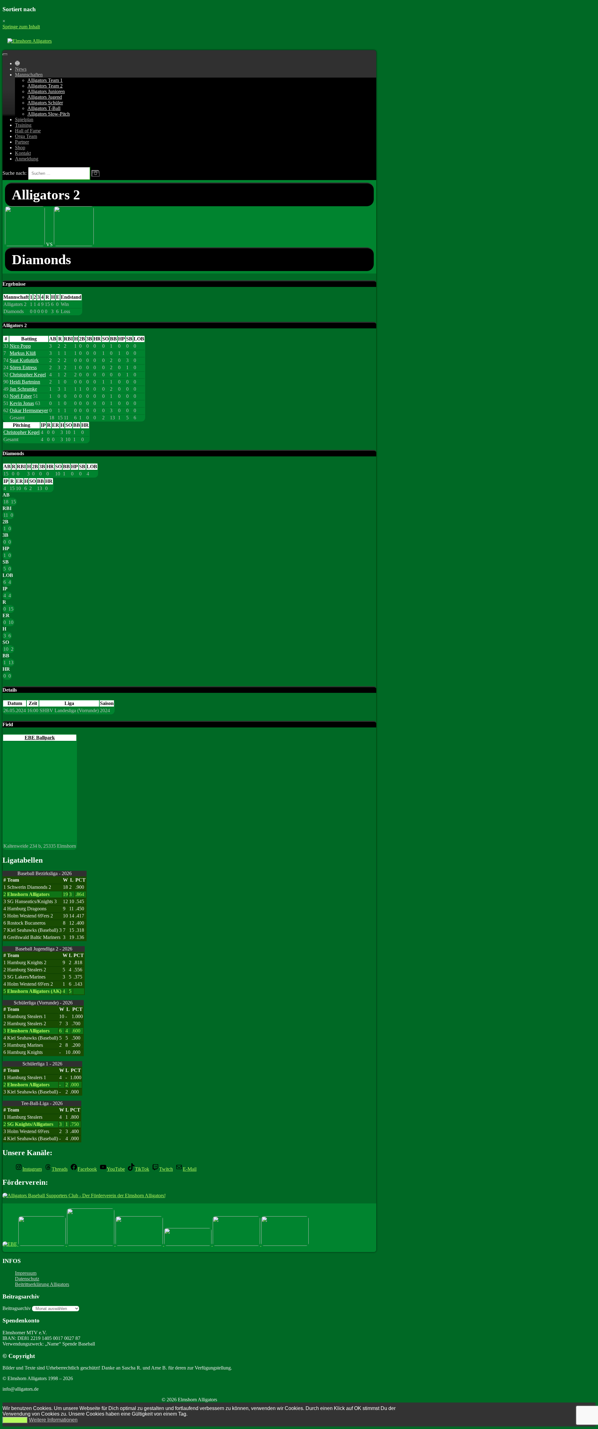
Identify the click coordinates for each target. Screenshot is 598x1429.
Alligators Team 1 (45, 80)
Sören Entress (23, 367)
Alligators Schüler (45, 102)
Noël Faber (21, 396)
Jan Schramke (23, 389)
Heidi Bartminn (25, 381)
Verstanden (15, 1420)
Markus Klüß (23, 353)
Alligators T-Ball (43, 108)
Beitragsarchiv (16, 1308)
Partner (22, 142)
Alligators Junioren (46, 91)
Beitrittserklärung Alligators (42, 1284)
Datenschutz (27, 1278)
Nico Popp (20, 346)
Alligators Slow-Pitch (48, 114)
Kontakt (23, 153)
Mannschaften (29, 74)
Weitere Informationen (53, 1419)
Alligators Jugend (44, 97)
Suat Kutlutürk (24, 360)
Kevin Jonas (22, 403)
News (20, 69)
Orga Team (26, 136)
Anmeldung (26, 158)
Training (23, 125)
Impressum (25, 1273)
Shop (20, 147)
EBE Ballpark (40, 737)
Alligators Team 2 (45, 85)
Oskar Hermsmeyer (29, 410)
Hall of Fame (28, 130)
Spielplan (24, 119)
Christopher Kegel (28, 374)
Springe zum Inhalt (21, 26)
